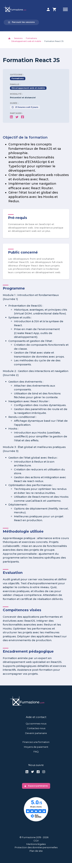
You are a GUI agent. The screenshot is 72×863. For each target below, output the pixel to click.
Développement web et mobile (26, 41)
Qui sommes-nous (36, 723)
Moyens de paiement (36, 746)
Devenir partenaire (36, 733)
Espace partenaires (36, 786)
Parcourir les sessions (21, 22)
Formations (31, 38)
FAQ (36, 751)
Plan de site (36, 850)
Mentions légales (36, 844)
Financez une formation (36, 742)
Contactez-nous (36, 728)
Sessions (18, 38)
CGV (36, 840)
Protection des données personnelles (36, 847)
